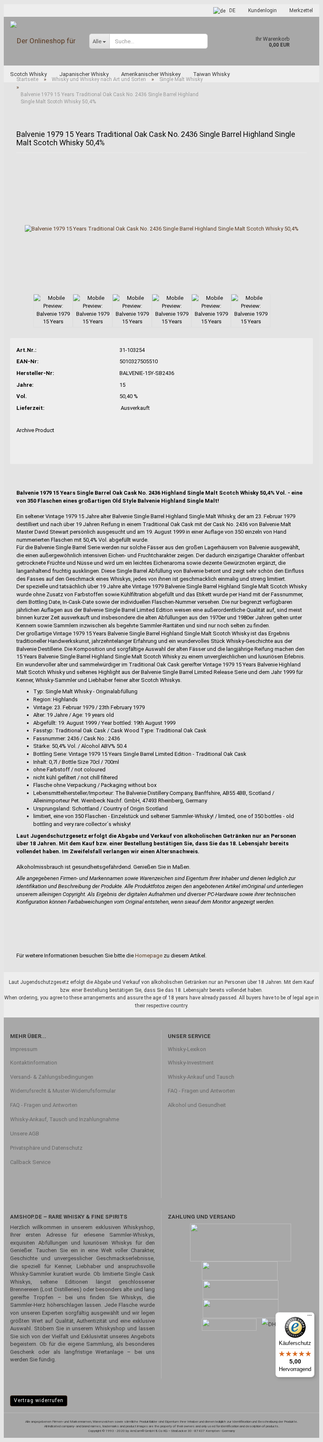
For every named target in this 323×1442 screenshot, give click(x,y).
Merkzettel (301, 10)
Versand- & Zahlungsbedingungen (51, 1077)
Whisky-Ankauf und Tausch (201, 1077)
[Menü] (309, 1317)
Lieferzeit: (30, 408)
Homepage (148, 955)
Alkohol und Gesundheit (197, 1105)
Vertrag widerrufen (39, 1400)
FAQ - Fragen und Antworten (43, 1105)
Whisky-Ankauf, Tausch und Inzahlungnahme (64, 1119)
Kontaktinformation (33, 1062)
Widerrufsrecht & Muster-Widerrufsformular (63, 1091)
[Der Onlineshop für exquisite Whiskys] (43, 41)
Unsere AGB (24, 1133)
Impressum (23, 1049)
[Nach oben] (299, 1429)
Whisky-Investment (191, 1062)
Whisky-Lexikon (187, 1049)
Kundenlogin (262, 10)
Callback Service (30, 1162)
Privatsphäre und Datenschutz (46, 1148)
